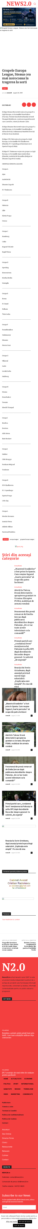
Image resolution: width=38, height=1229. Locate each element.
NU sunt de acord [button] (25, 1221)
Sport (4, 88)
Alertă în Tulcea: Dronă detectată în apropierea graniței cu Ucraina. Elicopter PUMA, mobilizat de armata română (17, 740)
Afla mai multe (11, 1222)
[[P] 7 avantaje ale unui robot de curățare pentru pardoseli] (19, 1055)
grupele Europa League (27, 539)
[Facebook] (24, 105)
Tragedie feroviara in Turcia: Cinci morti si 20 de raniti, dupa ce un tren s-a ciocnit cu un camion (10, 946)
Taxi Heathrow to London (11, 919)
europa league (14, 539)
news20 (9, 93)
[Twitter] (29, 105)
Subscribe (19, 1213)
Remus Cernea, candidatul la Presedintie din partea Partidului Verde (29, 946)
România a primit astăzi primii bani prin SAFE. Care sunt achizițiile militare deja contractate (18, 1035)
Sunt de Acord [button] (19, 1225)
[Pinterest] (34, 105)
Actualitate (18, 565)
